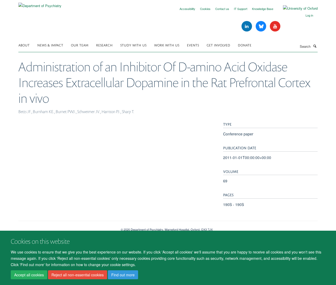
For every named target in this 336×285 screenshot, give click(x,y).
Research (104, 44)
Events (193, 44)
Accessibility (187, 9)
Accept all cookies (29, 274)
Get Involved (218, 44)
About (24, 44)
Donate (244, 44)
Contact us (222, 9)
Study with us (133, 44)
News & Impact (50, 44)
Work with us (166, 44)
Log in (309, 15)
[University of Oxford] (296, 8)
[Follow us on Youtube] (275, 26)
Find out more (123, 274)
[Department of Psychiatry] (39, 3)
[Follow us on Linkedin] (247, 26)
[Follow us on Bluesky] (261, 26)
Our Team (79, 44)
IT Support (240, 9)
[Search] (315, 46)
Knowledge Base (262, 9)
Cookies (205, 9)
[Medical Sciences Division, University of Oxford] (65, 227)
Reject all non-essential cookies (77, 274)
